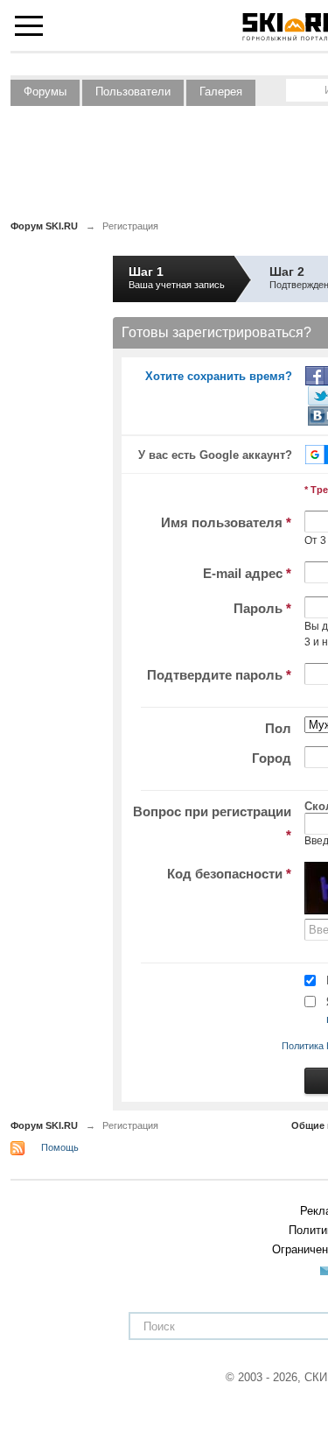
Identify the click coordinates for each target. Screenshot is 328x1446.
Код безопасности (229, 873)
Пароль (262, 608)
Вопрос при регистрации (212, 823)
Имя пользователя (226, 522)
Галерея (220, 91)
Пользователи (133, 91)
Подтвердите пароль (219, 674)
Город (271, 758)
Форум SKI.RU (44, 1125)
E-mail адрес (247, 573)
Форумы (45, 91)
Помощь (60, 1147)
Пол (278, 728)
